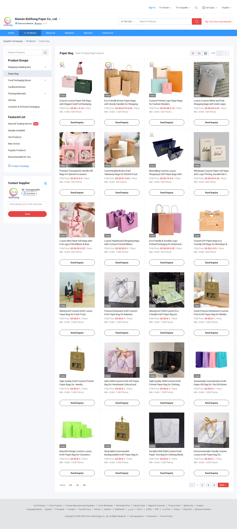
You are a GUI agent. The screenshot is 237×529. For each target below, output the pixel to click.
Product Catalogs (20, 166)
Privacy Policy (166, 516)
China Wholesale (105, 505)
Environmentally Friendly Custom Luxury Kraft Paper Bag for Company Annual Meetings (210, 454)
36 (77, 485)
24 (70, 485)
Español (48, 509)
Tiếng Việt (187, 509)
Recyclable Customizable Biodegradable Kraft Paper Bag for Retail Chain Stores (121, 454)
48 (84, 485)
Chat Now (30, 193)
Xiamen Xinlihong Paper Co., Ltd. (36, 19)
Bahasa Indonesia (203, 509)
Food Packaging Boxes (19, 80)
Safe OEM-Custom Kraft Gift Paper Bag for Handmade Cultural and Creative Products (121, 384)
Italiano (97, 509)
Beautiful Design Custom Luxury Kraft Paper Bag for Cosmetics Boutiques (75, 454)
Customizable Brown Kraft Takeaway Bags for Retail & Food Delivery (120, 174)
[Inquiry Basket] (196, 7)
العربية (130, 509)
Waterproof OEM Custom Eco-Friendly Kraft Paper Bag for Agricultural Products (164, 314)
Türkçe (176, 509)
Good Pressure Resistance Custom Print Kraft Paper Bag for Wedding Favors (211, 314)
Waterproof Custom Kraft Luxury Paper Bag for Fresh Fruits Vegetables (75, 314)
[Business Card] (45, 183)
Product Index (174, 505)
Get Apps (210, 7)
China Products (55, 505)
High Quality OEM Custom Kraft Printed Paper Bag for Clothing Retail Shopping (165, 384)
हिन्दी (157, 509)
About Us (50, 32)
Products (31, 32)
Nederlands (120, 509)
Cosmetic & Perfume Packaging (24, 106)
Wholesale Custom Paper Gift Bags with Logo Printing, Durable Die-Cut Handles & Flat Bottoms (211, 174)
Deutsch (107, 509)
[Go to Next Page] (226, 53)
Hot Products (39, 505)
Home (11, 32)
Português (59, 509)
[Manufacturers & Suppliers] (24, 6)
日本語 (149, 509)
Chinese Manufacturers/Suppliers (80, 505)
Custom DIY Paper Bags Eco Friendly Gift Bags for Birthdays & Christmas (210, 244)
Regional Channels (156, 505)
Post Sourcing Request (220, 21)
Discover (88, 32)
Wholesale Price (123, 505)
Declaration (152, 516)
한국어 (140, 509)
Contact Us (107, 32)
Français (71, 509)
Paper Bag (13, 73)
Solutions (69, 32)
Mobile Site (188, 505)
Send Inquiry (77, 122)
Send (27, 213)
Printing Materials (17, 93)
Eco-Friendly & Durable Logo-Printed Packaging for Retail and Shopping (165, 244)
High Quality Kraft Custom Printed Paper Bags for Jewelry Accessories (76, 384)
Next (222, 484)
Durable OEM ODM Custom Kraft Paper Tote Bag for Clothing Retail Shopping (166, 454)
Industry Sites (139, 505)
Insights (200, 505)
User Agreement (136, 516)
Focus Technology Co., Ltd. (97, 516)
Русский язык (85, 509)
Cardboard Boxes (16, 86)
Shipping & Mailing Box (19, 67)
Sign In (152, 7)
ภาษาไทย (166, 509)
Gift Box (12, 100)
